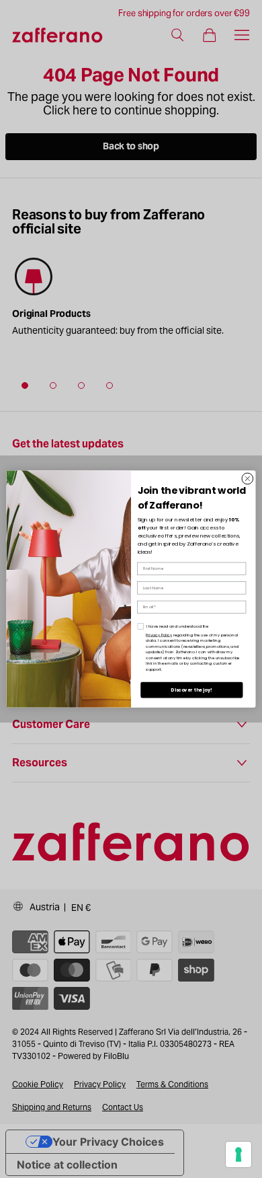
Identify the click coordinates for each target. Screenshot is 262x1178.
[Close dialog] (247, 478)
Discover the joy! (191, 690)
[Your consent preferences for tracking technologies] (238, 1154)
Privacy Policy (159, 634)
